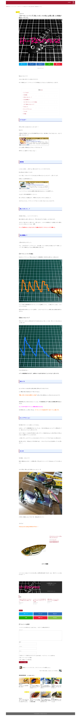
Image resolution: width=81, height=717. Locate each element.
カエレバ (54, 539)
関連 (24, 113)
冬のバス (25, 106)
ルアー (21, 610)
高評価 (25, 94)
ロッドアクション (27, 109)
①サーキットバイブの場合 (30, 102)
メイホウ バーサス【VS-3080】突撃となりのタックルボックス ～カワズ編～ (39, 600)
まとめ (25, 111)
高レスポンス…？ (27, 97)
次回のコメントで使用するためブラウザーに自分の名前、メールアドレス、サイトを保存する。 (38, 655)
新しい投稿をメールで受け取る (26, 659)
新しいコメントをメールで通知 (26, 657)
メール (20, 646)
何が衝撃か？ (26, 99)
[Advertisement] (40, 71)
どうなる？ (26, 92)
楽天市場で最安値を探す (53, 541)
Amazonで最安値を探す (53, 542)
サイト (20, 651)
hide (41, 89)
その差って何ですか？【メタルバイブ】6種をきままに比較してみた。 (25, 600)
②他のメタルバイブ (29, 104)
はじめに (69, 2)
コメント (21, 629)
